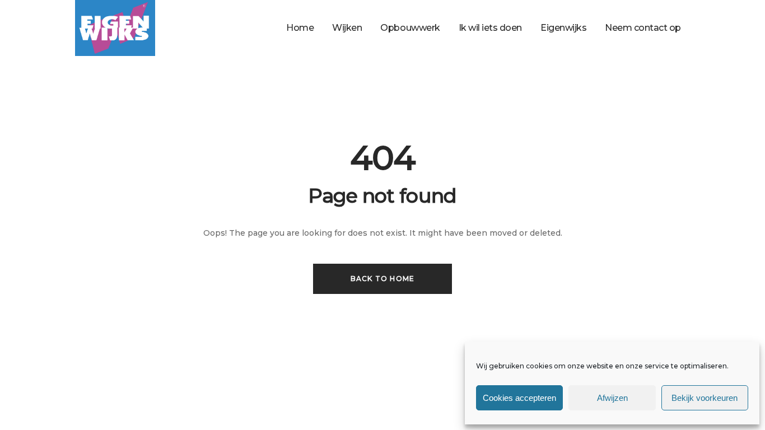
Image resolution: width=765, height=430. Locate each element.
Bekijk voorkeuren (704, 398)
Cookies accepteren (519, 398)
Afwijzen (612, 398)
